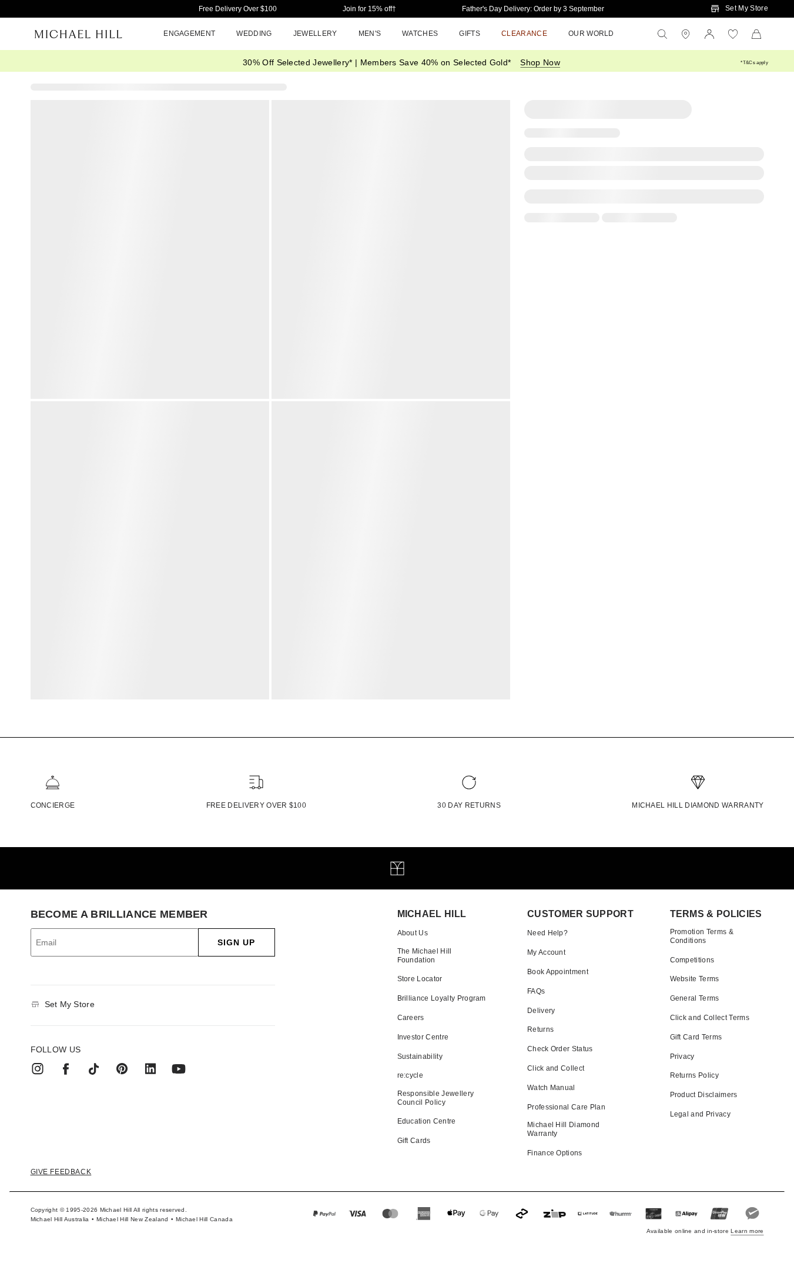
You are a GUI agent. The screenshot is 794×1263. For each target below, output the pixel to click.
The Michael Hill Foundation (424, 955)
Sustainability (420, 1056)
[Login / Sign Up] (709, 34)
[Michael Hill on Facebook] (66, 1069)
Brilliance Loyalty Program (441, 998)
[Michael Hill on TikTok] (94, 1069)
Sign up (236, 942)
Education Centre (426, 1121)
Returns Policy (694, 1075)
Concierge (53, 805)
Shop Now (540, 62)
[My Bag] (756, 34)
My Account (546, 952)
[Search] (662, 34)
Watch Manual (551, 1088)
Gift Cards (414, 1141)
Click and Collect (555, 1068)
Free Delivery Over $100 (238, 9)
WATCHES (420, 33)
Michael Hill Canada (204, 1219)
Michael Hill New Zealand (132, 1219)
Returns (540, 1029)
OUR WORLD (591, 33)
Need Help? (547, 933)
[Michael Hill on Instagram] (38, 1069)
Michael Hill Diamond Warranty (697, 805)
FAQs (536, 991)
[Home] (78, 34)
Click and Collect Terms (709, 1018)
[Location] (686, 34)
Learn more (747, 1231)
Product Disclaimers (704, 1095)
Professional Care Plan (566, 1107)
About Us (412, 933)
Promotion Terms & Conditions (701, 936)
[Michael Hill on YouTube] (179, 1069)
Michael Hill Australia (60, 1219)
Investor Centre (423, 1037)
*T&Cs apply (754, 62)
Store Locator (420, 979)
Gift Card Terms (696, 1037)
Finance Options (554, 1153)
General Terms (694, 998)
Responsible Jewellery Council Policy (435, 1097)
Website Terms (694, 979)
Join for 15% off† (369, 9)
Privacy (682, 1056)
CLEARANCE (524, 33)
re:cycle (410, 1075)
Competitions (692, 960)
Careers (410, 1018)
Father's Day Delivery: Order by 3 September (533, 9)
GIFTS (469, 33)
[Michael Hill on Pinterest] (122, 1069)
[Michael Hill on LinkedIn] (150, 1069)
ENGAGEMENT (189, 33)
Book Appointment (557, 972)
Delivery (541, 1011)
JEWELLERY (315, 33)
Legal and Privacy (700, 1114)
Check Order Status (560, 1049)
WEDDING (254, 33)
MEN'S (370, 33)
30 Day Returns (468, 805)
